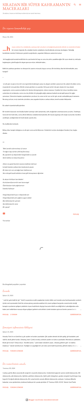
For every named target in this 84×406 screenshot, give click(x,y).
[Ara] (75, 4)
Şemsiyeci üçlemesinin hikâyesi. (18, 327)
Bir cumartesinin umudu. (14, 363)
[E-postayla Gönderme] (4, 214)
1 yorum (13, 314)
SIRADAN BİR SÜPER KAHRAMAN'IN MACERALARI (36, 6)
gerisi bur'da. (75, 314)
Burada (6, 291)
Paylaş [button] (76, 214)
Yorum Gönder (16, 351)
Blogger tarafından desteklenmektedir (43, 400)
